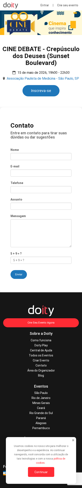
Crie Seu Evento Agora (41, 322)
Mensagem (18, 216)
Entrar (45, 5)
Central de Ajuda (41, 350)
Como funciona (41, 340)
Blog (41, 375)
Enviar (18, 274)
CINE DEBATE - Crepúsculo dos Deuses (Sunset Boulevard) (41, 55)
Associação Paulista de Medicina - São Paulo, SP (43, 78)
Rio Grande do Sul (41, 413)
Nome (15, 149)
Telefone (17, 183)
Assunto (16, 199)
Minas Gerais (41, 403)
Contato (41, 365)
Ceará (41, 408)
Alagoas (41, 423)
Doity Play (41, 345)
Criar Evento (41, 360)
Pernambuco (41, 428)
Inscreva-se (41, 90)
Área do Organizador (41, 370)
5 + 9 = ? (16, 253)
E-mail (15, 166)
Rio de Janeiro (41, 398)
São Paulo (41, 393)
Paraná (41, 418)
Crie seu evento (67, 5)
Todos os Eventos (41, 355)
